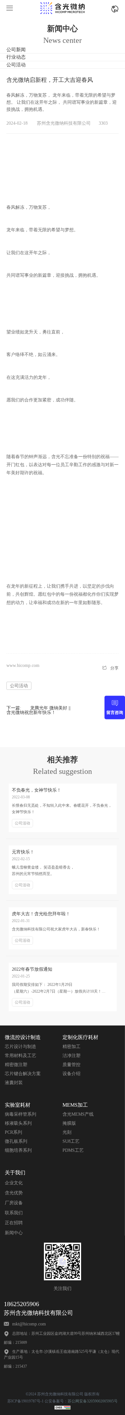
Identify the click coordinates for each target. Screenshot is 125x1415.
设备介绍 (71, 1073)
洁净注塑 (71, 1055)
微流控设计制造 (23, 1037)
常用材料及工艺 (20, 1055)
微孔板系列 (16, 1141)
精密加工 (71, 1046)
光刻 (67, 1132)
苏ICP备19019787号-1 (25, 1401)
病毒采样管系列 (20, 1114)
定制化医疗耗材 (80, 1037)
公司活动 (16, 64)
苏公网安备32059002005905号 (93, 1401)
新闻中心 (14, 1232)
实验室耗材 (17, 1105)
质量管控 (71, 1064)
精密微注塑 (16, 1064)
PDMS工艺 (73, 1150)
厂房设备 (14, 1202)
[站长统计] (62, 1408)
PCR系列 (13, 1132)
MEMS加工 (75, 1105)
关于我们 (15, 1172)
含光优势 (14, 1192)
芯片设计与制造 (20, 1046)
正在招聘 (14, 1222)
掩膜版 (69, 1123)
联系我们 (14, 1212)
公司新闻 (16, 49)
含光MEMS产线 (78, 1114)
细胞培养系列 (18, 1150)
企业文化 (14, 1182)
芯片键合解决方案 (23, 1073)
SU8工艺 (71, 1141)
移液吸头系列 (18, 1123)
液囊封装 (14, 1082)
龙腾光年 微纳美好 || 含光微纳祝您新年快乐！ (38, 710)
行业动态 (16, 57)
